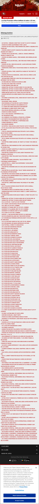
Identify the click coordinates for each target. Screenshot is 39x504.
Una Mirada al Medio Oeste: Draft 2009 (13, 108)
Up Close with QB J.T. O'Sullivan (11, 283)
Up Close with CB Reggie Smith (11, 278)
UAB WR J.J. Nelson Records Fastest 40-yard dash (16, 214)
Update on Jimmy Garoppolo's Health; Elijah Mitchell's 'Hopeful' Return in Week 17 (18, 149)
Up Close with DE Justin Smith (10, 260)
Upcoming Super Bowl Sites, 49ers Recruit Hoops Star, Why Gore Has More (19, 98)
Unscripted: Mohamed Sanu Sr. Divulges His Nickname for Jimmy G (18, 167)
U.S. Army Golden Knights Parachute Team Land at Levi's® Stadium (18, 310)
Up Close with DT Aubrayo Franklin (12, 248)
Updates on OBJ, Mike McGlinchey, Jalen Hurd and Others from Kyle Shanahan (18, 65)
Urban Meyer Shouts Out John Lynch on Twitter (16, 92)
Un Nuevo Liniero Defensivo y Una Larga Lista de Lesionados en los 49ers (19, 346)
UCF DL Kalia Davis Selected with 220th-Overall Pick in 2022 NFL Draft (19, 128)
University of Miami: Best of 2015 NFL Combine (15, 207)
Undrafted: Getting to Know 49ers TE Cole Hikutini (17, 87)
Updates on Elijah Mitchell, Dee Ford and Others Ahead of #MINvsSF (18, 61)
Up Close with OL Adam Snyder (11, 295)
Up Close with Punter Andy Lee (11, 299)
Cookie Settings (19, 490)
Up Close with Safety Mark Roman (12, 262)
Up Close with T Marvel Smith (10, 235)
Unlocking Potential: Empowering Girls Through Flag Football (17, 377)
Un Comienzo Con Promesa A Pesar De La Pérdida (16, 117)
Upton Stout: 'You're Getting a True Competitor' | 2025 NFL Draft (19, 388)
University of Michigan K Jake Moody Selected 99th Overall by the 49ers (19, 319)
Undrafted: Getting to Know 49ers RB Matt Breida (16, 200)
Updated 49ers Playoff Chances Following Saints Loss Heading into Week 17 (18, 50)
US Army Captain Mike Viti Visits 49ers (13, 313)
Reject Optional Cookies (19, 495)
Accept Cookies (19, 500)
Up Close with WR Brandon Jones (11, 325)
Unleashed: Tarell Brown (9, 101)
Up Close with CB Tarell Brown (11, 269)
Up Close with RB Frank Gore (10, 256)
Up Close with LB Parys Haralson (12, 249)
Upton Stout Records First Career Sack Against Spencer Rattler (18, 395)
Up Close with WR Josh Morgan (11, 239)
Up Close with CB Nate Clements (11, 274)
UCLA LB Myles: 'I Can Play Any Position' (13, 202)
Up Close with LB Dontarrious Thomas (13, 285)
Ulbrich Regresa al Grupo (9, 122)
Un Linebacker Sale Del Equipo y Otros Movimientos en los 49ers (19, 370)
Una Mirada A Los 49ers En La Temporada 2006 (15, 120)
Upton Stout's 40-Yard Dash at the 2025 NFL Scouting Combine (17, 414)
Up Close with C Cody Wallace (11, 276)
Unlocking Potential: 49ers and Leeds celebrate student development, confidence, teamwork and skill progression (19, 428)
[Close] (37, 18)
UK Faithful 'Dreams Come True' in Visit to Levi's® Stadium (19, 43)
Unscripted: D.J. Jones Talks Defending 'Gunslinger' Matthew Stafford (17, 164)
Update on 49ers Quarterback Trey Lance (14, 44)
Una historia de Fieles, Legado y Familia (13, 406)
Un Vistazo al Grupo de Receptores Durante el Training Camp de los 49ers (18, 391)
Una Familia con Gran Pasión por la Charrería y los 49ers (19, 362)
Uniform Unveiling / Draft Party (11, 315)
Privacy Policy (23, 487)
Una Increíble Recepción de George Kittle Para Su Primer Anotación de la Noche (18, 365)
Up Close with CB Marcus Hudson (12, 237)
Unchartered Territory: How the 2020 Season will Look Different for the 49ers (18, 79)
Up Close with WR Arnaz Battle (11, 292)
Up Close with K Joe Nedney (10, 230)
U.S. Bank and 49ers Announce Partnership (14, 106)
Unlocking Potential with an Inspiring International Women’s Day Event (17, 381)
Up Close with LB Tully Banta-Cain (12, 267)
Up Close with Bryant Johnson (11, 272)
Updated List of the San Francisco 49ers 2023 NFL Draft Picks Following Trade (18, 323)
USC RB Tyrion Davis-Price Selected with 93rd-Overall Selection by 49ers (17, 135)
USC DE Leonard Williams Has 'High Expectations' (16, 216)
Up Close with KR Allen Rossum (11, 281)
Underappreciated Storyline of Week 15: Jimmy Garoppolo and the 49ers (19, 192)
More (19, 25)
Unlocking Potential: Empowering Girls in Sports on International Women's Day (17, 374)
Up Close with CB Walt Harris (10, 306)
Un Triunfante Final (8, 115)
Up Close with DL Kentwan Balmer (12, 244)
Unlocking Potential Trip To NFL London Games (16, 405)
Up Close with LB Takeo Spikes (10, 263)
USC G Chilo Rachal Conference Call (13, 113)
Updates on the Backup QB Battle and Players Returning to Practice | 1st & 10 (19, 333)
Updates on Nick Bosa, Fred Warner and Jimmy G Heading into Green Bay (19, 47)
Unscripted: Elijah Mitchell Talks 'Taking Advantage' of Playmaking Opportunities (18, 171)
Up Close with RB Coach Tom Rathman (13, 242)
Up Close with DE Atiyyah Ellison (11, 301)
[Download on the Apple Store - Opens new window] (13, 460)
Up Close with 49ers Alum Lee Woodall (13, 265)
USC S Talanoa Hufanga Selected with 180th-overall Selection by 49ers (17, 186)
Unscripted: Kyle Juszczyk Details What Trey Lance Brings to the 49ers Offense (19, 179)
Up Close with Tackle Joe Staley (11, 246)
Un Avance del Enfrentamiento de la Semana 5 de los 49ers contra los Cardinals (19, 176)
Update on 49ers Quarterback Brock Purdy (15, 316)
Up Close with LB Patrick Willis (11, 297)
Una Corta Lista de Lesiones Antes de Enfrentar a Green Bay (18, 353)
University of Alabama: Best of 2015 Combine (15, 209)
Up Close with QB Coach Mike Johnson (13, 240)
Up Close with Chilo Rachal (10, 228)
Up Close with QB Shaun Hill (10, 251)
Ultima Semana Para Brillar (10, 85)
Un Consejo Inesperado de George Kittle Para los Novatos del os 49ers (19, 439)
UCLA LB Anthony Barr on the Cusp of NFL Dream (16, 221)
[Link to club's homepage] (3, 13)
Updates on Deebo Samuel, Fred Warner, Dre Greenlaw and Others (19, 58)
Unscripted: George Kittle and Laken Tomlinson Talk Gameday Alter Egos (17, 153)
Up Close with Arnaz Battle (10, 232)
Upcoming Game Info (8, 327)
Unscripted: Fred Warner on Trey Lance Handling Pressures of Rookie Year (19, 146)
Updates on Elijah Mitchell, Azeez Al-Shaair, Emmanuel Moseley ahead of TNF (17, 54)
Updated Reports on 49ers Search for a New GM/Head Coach (17, 95)
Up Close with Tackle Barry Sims (11, 258)
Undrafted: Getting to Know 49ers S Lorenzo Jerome (17, 89)
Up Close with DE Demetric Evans (11, 233)
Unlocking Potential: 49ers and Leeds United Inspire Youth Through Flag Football (19, 402)
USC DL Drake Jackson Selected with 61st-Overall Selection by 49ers (19, 139)
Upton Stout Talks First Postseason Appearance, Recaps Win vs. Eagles (18, 411)
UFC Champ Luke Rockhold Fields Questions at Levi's (17, 203)
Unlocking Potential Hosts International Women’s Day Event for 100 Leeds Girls (18, 421)
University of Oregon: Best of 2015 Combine (15, 210)
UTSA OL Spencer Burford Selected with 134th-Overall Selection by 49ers (18, 132)
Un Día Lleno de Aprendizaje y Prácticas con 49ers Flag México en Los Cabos (18, 418)
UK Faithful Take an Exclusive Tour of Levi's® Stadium (18, 126)
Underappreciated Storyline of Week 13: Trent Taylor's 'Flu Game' (19, 195)
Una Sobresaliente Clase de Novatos (13, 368)
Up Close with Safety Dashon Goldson (13, 293)
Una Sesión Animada (7, 124)
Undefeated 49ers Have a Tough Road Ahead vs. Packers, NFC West (19, 68)
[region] (19, 484)
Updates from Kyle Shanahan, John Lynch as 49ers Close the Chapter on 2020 (18, 75)
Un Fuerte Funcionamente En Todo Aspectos (15, 119)
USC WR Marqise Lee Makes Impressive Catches (15, 223)
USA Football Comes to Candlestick (12, 225)
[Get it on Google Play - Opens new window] (25, 461)
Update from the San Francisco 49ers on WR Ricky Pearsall (16, 360)
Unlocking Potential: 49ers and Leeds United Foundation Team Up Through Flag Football (18, 384)
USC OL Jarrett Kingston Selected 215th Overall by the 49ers (18, 356)
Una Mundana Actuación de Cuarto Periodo (15, 103)
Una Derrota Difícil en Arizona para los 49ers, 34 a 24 (17, 189)
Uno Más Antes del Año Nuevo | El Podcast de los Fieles (18, 408)
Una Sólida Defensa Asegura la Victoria (14, 110)
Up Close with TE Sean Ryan (10, 253)
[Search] (33, 14)
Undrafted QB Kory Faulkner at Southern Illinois (16, 329)
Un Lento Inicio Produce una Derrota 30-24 (14, 104)
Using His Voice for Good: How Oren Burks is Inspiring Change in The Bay (17, 342)
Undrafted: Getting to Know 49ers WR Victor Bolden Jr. (18, 198)
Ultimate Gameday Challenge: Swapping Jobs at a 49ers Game (18, 349)
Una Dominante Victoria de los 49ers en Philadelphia (17, 336)
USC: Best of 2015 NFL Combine (11, 205)
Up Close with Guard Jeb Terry (11, 279)
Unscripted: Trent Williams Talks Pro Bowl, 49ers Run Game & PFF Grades (19, 156)
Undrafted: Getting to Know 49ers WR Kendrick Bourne (18, 90)
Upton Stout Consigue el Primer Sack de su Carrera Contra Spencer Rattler (19, 398)
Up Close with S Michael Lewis (11, 286)
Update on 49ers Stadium (9, 112)
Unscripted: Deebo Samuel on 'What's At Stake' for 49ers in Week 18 (19, 142)
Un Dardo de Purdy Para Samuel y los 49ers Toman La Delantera (17, 338)
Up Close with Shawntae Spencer (11, 226)
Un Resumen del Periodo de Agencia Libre (14, 81)
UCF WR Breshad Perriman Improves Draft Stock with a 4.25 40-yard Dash (19, 218)
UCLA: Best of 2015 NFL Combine (11, 212)
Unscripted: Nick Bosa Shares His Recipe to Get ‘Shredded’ (19, 173)
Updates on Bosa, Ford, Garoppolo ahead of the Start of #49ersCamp (18, 72)
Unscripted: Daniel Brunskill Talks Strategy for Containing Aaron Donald (16, 160)
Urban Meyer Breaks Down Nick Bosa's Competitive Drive (18, 331)
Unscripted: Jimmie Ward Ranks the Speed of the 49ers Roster (17, 183)
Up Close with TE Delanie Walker (11, 271)
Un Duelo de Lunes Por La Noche (11, 83)
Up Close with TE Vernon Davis (11, 255)
